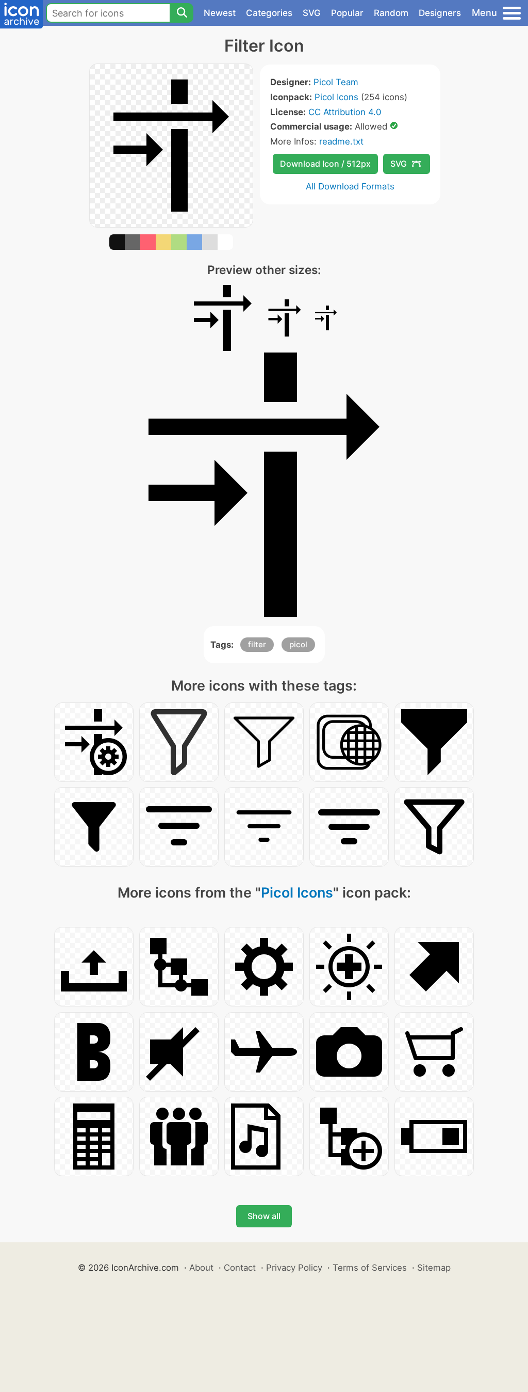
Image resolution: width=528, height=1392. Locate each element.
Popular (347, 13)
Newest (220, 13)
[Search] (181, 13)
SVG (312, 13)
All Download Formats (350, 186)
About (201, 1267)
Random (391, 13)
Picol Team (336, 82)
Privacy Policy (294, 1267)
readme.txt (341, 141)
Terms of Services (370, 1267)
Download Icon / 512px (325, 163)
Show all (264, 1216)
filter (257, 644)
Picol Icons (336, 97)
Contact (240, 1267)
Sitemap (434, 1267)
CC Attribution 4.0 (344, 112)
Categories (269, 13)
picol (298, 644)
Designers (440, 13)
